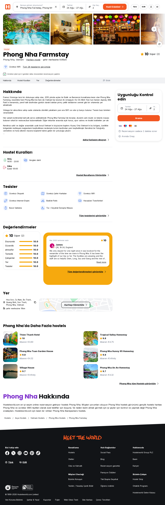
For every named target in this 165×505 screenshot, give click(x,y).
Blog (102, 459)
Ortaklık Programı (140, 486)
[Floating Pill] (154, 29)
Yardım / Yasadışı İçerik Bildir (80, 486)
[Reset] (56, 7)
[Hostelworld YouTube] (26, 453)
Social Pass (105, 452)
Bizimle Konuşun (75, 479)
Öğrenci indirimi (107, 486)
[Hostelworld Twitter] (13, 453)
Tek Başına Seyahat (109, 479)
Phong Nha (8, 59)
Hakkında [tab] (7, 80)
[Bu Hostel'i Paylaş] (159, 44)
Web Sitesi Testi (71, 500)
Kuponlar (47, 500)
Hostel (6, 49)
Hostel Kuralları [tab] (23, 80)
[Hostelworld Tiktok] (38, 453)
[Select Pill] (151, 6)
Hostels (71, 452)
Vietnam (20, 59)
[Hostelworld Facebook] (7, 453)
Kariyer (136, 466)
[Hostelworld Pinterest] (32, 453)
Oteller (71, 459)
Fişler (57, 500)
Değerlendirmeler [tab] (53, 80)
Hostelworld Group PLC (143, 452)
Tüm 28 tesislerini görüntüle (36, 67)
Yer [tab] (37, 80)
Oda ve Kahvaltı (75, 466)
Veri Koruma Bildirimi (14, 500)
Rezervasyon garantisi (110, 466)
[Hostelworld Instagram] (20, 453)
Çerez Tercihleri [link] (103, 500)
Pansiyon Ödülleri (108, 472)
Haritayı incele (33, 59)
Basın (135, 459)
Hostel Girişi (138, 479)
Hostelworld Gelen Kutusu (144, 492)
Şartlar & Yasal (33, 500)
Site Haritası (87, 500)
